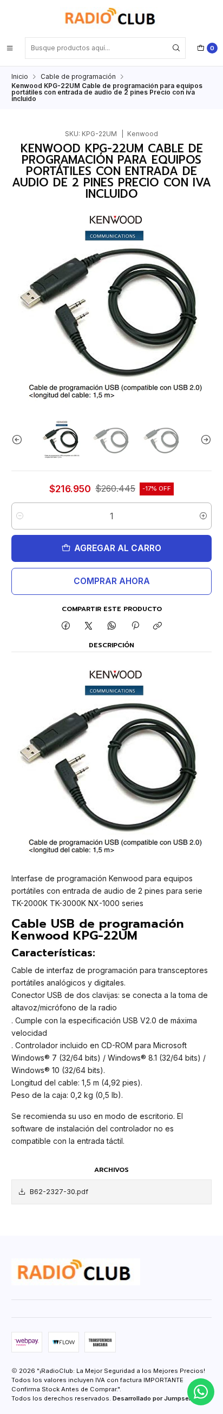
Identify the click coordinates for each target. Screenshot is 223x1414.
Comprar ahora (112, 581)
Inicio (19, 76)
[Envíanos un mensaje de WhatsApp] (200, 1391)
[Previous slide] (19, 440)
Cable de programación (78, 76)
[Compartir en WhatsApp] (112, 626)
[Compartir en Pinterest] (135, 626)
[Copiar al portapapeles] (158, 626)
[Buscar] (176, 48)
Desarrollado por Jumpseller (155, 1398)
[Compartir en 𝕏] (89, 626)
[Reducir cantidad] (20, 516)
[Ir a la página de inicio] (111, 18)
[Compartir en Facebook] (66, 626)
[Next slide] (203, 440)
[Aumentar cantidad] (203, 516)
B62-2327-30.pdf (59, 1192)
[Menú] (10, 48)
